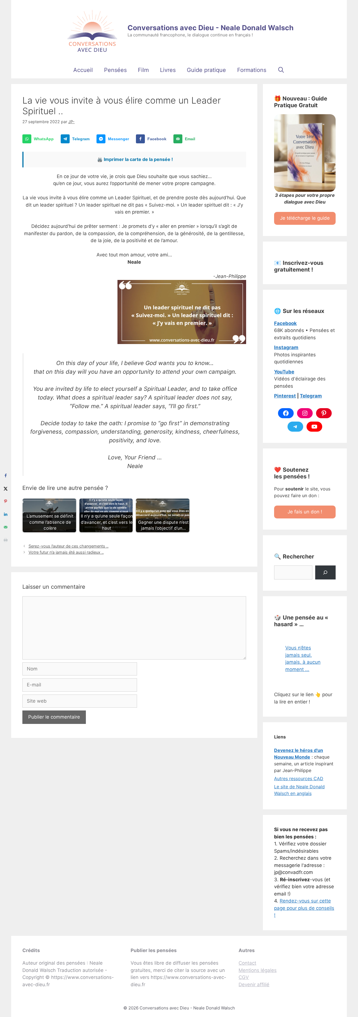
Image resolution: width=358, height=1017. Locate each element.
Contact (247, 963)
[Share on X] (5, 488)
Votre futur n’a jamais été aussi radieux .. (66, 552)
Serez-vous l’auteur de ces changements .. (69, 546)
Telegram (311, 396)
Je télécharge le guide (305, 218)
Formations (251, 70)
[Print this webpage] (5, 540)
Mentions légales (258, 970)
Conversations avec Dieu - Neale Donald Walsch (211, 28)
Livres (168, 70)
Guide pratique (206, 70)
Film (143, 70)
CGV (244, 977)
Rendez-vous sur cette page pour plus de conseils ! (304, 908)
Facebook (285, 323)
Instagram (286, 347)
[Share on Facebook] (5, 475)
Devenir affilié (254, 984)
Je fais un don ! (305, 512)
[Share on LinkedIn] (5, 514)
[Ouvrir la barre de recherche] (281, 70)
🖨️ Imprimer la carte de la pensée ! (135, 159)
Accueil (83, 70)
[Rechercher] (325, 572)
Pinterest (285, 396)
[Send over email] (5, 527)
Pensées (115, 70)
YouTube (284, 372)
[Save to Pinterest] (5, 501)
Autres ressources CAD (298, 778)
